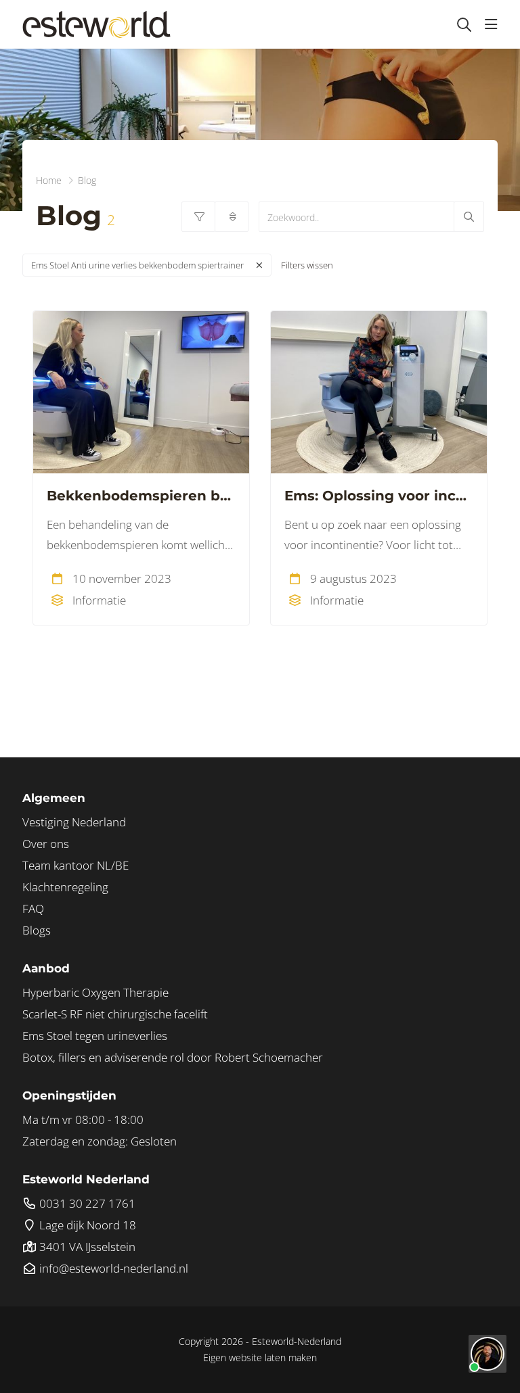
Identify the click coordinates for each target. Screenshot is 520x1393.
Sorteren (231, 217)
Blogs (36, 930)
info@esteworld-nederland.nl (112, 1268)
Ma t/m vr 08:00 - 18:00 (83, 1119)
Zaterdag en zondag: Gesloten (99, 1141)
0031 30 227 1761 (86, 1203)
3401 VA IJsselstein (86, 1246)
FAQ (33, 908)
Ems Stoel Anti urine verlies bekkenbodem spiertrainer (137, 265)
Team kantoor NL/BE (75, 865)
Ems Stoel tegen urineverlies (94, 1035)
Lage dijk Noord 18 (86, 1225)
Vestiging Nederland (74, 822)
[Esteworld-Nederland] (96, 24)
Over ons (45, 843)
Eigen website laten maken (260, 1357)
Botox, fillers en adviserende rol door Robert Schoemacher (172, 1057)
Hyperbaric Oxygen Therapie (95, 992)
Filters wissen (307, 265)
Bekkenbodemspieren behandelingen (141, 496)
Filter (198, 217)
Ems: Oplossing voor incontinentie (378, 496)
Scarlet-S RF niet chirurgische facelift (115, 1014)
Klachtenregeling (65, 887)
